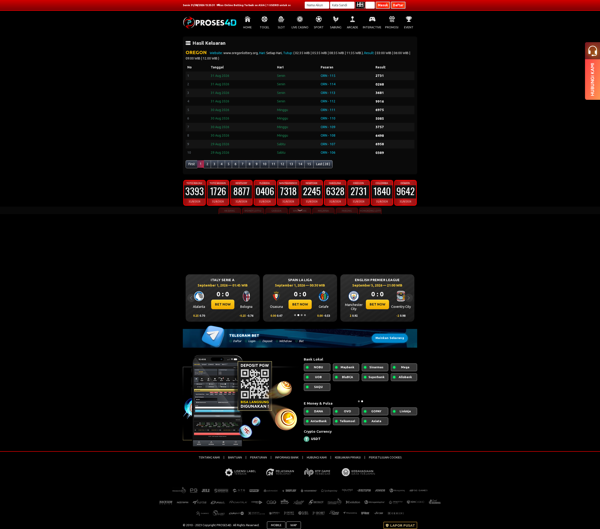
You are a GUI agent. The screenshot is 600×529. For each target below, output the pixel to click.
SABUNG (335, 27)
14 (300, 164)
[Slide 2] (298, 315)
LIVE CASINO (300, 27)
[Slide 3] (302, 315)
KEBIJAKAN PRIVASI (348, 457)
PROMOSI (391, 27)
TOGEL (264, 27)
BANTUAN (235, 457)
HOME (247, 27)
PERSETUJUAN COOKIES (385, 457)
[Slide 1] (295, 315)
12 (282, 164)
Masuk (383, 5)
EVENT (408, 27)
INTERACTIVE (372, 27)
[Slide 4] (305, 315)
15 (309, 164)
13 (291, 164)
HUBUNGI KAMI (317, 457)
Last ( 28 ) (323, 164)
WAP (293, 525)
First (191, 164)
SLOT (281, 27)
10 (264, 164)
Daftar (398, 5)
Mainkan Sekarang (389, 337)
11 (273, 164)
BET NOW (263, 304)
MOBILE (276, 525)
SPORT (319, 27)
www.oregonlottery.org (240, 53)
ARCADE (352, 27)
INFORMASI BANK (287, 457)
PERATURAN (258, 457)
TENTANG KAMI (209, 457)
